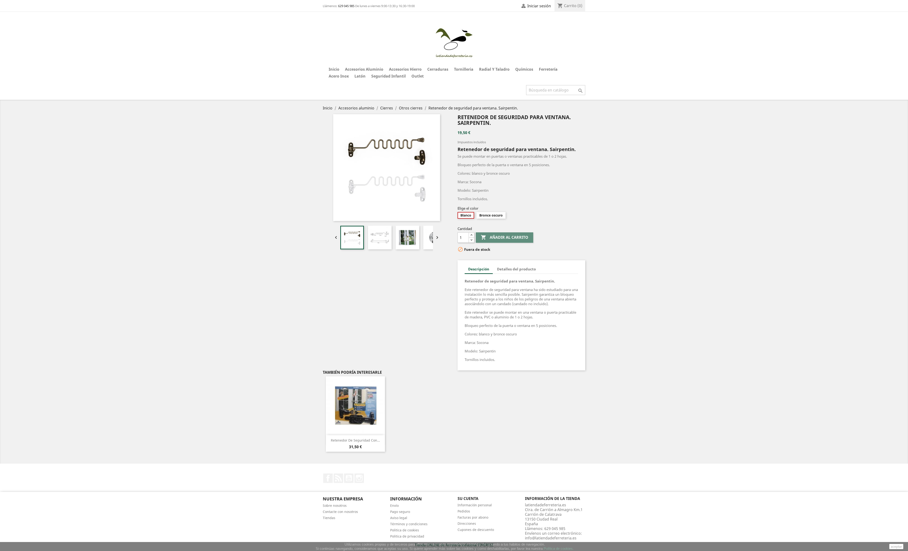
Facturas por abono (473, 517)
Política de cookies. (559, 549)
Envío (394, 505)
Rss (338, 478)
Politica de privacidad (407, 536)
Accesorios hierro (405, 69)
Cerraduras (437, 69)
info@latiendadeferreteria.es (550, 538)
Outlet (417, 76)
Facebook (328, 478)
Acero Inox (339, 76)
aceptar (896, 546)
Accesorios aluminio (364, 69)
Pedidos (464, 511)
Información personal (475, 505)
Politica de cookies (404, 530)
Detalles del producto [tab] (516, 269)
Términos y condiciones (409, 524)
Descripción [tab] (478, 269)
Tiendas (329, 518)
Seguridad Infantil (388, 76)
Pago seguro (400, 511)
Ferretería (548, 69)
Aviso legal (398, 518)
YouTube (349, 478)
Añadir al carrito (504, 237)
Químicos (524, 69)
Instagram (359, 478)
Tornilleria (463, 69)
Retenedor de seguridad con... (355, 440)
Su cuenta (468, 498)
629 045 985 (346, 6)
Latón (360, 76)
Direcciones (467, 523)
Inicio (334, 69)
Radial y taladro (494, 69)
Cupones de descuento (476, 529)
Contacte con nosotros (340, 511)
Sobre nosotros (335, 505)
